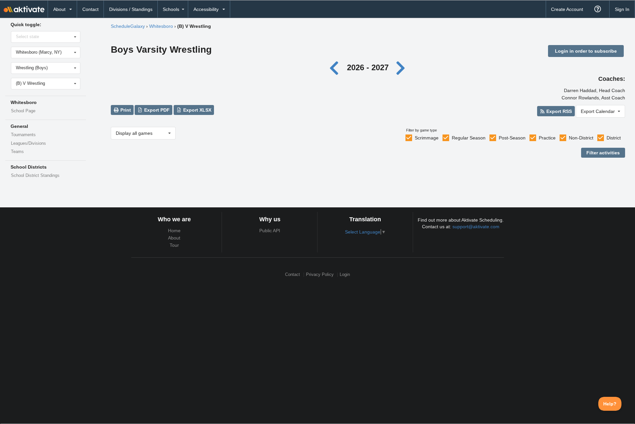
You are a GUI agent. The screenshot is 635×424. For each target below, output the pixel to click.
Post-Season (512, 137)
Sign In (622, 9)
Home (174, 230)
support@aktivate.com (475, 226)
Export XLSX (196, 110)
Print (125, 110)
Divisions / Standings (130, 9)
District (614, 137)
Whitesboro (161, 26)
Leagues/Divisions (28, 143)
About (174, 237)
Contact (90, 9)
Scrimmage (427, 137)
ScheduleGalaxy (128, 26)
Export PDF (156, 110)
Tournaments (23, 134)
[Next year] (401, 67)
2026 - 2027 (368, 67)
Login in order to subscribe (586, 51)
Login (345, 275)
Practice (547, 137)
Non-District (581, 137)
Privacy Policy (320, 275)
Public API (269, 230)
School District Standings (35, 175)
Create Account (567, 9)
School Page (23, 111)
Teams (17, 151)
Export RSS (558, 111)
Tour (174, 245)
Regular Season (469, 137)
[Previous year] (336, 67)
